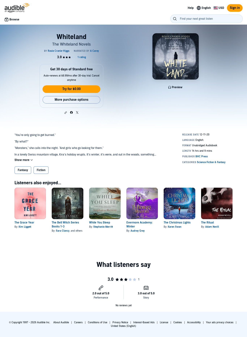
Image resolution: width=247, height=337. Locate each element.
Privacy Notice (120, 322)
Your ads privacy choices (219, 322)
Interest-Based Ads (144, 322)
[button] (65, 112)
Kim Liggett (25, 226)
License (164, 322)
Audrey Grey (138, 230)
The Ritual (207, 222)
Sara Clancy (62, 230)
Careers (78, 322)
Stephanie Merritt (103, 226)
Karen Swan (174, 226)
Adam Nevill (212, 226)
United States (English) (123, 326)
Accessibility (194, 322)
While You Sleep (99, 222)
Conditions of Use (97, 322)
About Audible (61, 322)
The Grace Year (24, 222)
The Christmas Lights (177, 222)
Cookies (177, 322)
